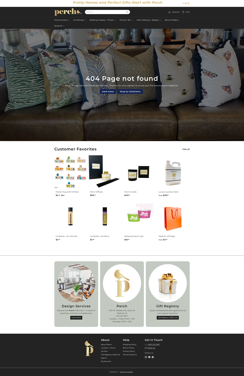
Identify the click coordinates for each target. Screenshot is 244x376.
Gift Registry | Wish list (110, 355)
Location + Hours (108, 348)
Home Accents (61, 20)
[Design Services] (76, 283)
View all (186, 149)
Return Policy (128, 348)
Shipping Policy (129, 344)
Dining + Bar (125, 20)
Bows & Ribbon (172, 20)
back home (108, 91)
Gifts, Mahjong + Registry (148, 20)
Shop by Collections (130, 91)
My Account (106, 361)
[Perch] (122, 283)
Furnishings (78, 20)
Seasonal (58, 26)
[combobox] (107, 12)
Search (104, 358)
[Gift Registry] (168, 283)
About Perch (106, 344)
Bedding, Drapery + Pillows (102, 20)
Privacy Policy (129, 351)
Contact (104, 351)
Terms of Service (130, 355)
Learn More (76, 318)
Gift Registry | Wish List (167, 318)
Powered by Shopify (126, 372)
